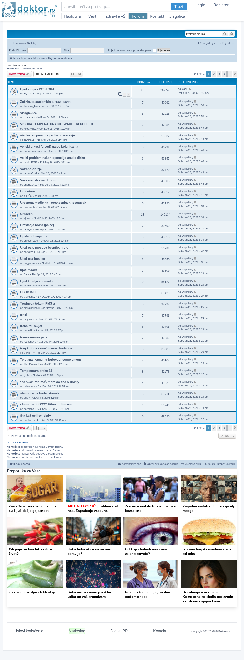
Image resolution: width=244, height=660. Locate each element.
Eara (26, 274)
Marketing (77, 631)
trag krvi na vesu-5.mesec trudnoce (46, 348)
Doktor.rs (224, 631)
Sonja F (28, 352)
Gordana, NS (31, 296)
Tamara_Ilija (31, 106)
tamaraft (28, 173)
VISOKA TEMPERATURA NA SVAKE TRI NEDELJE (57, 124)
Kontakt (157, 16)
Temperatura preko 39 (36, 371)
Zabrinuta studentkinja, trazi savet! (45, 102)
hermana (29, 408)
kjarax (27, 218)
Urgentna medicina (17, 65)
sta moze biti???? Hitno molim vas (46, 404)
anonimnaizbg (32, 151)
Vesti (92, 16)
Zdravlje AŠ (115, 16)
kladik (185, 89)
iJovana (28, 117)
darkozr (28, 251)
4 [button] (224, 74)
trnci (23, 315)
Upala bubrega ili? (33, 236)
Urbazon (26, 214)
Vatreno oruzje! (31, 169)
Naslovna (72, 16)
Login (200, 4)
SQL (26, 93)
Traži (178, 6)
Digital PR (119, 631)
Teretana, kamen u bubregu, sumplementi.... (53, 359)
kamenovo (30, 341)
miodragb (29, 207)
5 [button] (229, 74)
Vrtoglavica (28, 113)
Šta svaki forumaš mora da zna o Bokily (49, 382)
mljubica (28, 420)
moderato (37, 68)
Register (221, 4)
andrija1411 (30, 184)
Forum (138, 16)
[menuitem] (31, 43)
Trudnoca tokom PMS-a (37, 303)
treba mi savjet (31, 326)
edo (26, 397)
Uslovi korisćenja (28, 631)
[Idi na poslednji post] (190, 89)
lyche (27, 375)
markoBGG (30, 162)
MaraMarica (31, 308)
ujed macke (28, 270)
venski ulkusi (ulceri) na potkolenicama (49, 146)
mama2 (28, 285)
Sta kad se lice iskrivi (36, 415)
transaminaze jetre (33, 337)
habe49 (28, 330)
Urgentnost (28, 191)
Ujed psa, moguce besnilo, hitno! (44, 247)
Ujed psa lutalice (32, 258)
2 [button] (214, 74)
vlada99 (26, 68)
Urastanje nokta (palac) (37, 225)
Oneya (28, 229)
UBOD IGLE (28, 292)
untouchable (31, 240)
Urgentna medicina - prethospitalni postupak (53, 202)
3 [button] (219, 74)
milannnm (29, 386)
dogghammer (31, 263)
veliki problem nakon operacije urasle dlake (52, 158)
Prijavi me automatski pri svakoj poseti (130, 50)
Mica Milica (30, 128)
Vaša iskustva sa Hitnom (38, 180)
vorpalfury (187, 101)
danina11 (29, 139)
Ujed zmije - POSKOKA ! (38, 89)
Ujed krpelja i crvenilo (36, 281)
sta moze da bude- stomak (39, 393)
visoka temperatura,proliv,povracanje (47, 135)
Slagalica (177, 16)
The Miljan (30, 364)
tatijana (28, 319)
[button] (235, 74)
